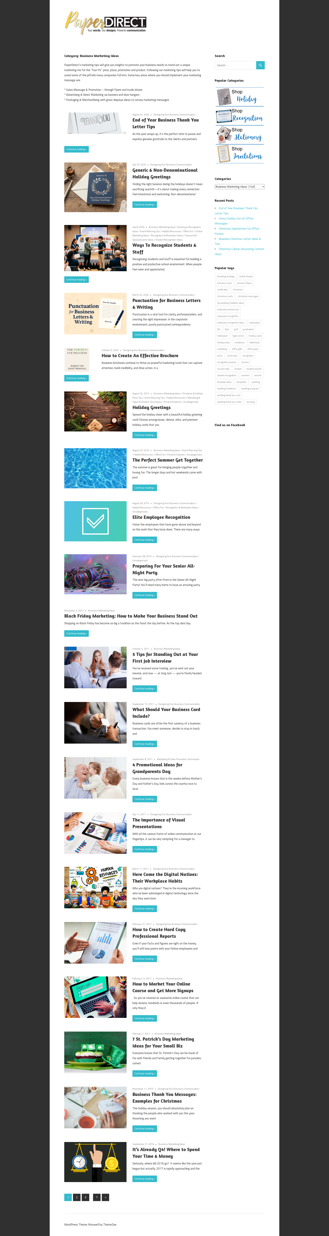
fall (218, 329)
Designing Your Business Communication (174, 114)
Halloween (222, 335)
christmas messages (248, 296)
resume (245, 362)
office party (252, 349)
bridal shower (246, 276)
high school (238, 335)
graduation (248, 329)
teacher (258, 375)
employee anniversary (228, 309)
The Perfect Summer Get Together (167, 460)
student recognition (226, 375)
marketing (222, 349)
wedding (256, 382)
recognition (248, 355)
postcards (232, 355)
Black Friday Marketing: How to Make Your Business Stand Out (131, 616)
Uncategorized (190, 402)
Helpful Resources (171, 231)
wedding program (250, 388)
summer (245, 375)
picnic (220, 355)
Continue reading (75, 149)
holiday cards (255, 335)
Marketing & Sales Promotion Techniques (178, 759)
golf (236, 329)
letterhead (254, 342)
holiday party (223, 342)
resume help (223, 369)
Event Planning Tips (150, 231)
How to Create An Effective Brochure (140, 355)
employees (254, 322)
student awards (254, 369)
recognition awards (226, 362)
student (238, 369)
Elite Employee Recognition (161, 517)
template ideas (224, 382)
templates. (241, 382)
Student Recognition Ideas (169, 239)
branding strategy (226, 276)
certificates (222, 289)
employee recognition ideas (230, 322)
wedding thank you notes (229, 402)
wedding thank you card (228, 395)
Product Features (172, 402)
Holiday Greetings (151, 407)
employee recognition (228, 316)
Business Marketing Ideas (162, 227)
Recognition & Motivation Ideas (167, 235)
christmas (238, 289)
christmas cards (225, 296)
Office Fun (188, 231)
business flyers (244, 283)
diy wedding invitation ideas (230, 303)
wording (251, 402)
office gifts (237, 349)
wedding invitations (226, 388)
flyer (227, 329)
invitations (240, 342)
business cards (224, 283)
